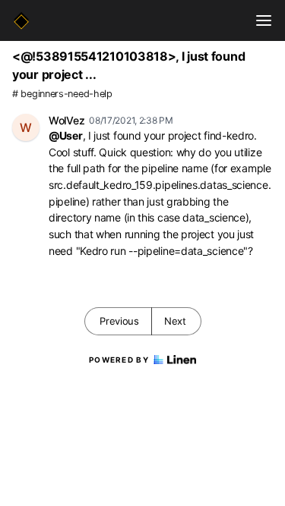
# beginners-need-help (62, 93)
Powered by (119, 359)
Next (175, 321)
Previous (119, 321)
